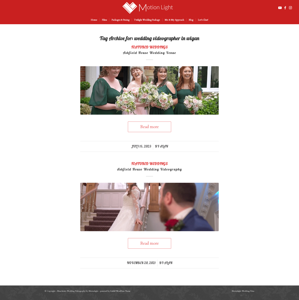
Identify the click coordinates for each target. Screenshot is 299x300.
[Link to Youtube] (280, 7)
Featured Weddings (149, 47)
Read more (149, 127)
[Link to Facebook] (285, 7)
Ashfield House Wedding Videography (149, 169)
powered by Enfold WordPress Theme (115, 291)
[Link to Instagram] (290, 7)
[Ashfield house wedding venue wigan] (149, 90)
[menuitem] (94, 20)
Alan (164, 146)
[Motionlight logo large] (149, 8)
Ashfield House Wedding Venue (149, 52)
